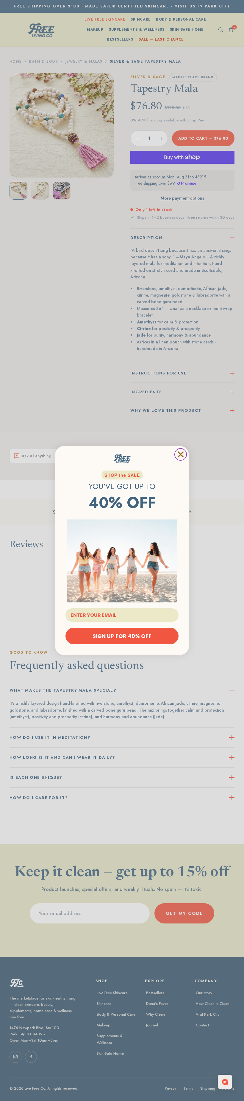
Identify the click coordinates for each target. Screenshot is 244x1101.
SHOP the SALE (122, 475)
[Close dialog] (181, 454)
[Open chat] (225, 1082)
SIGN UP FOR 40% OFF (122, 636)
